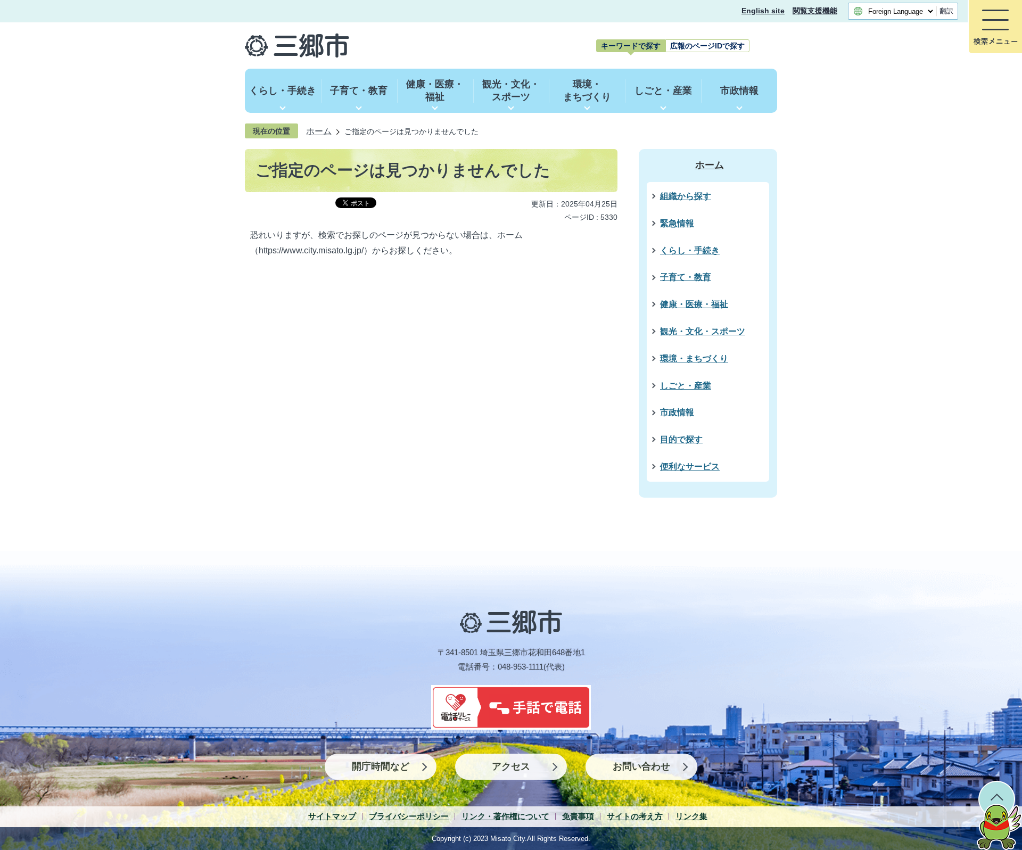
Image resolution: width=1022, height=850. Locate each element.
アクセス (511, 766)
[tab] (630, 45)
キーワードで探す (631, 46)
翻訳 (946, 11)
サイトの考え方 (635, 816)
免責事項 (578, 816)
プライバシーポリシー (409, 816)
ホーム (319, 131)
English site (763, 11)
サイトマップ (332, 816)
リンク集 (691, 816)
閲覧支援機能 (815, 11)
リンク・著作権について (505, 816)
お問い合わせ (641, 766)
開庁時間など (380, 766)
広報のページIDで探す (707, 46)
